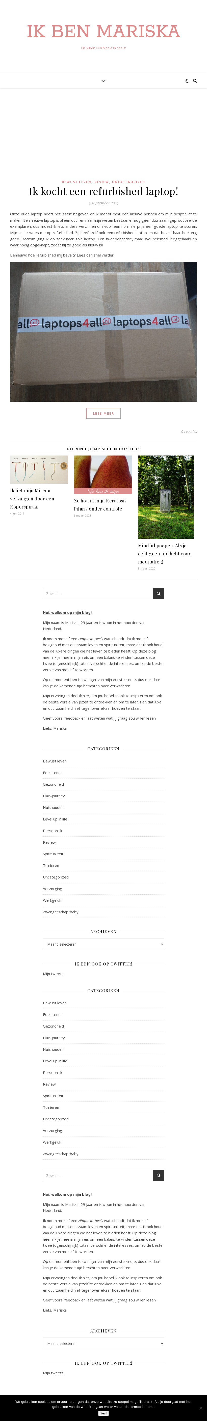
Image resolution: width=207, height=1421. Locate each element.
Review (101, 182)
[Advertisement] (103, 136)
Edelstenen (53, 772)
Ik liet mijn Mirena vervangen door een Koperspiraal (32, 499)
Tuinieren (51, 865)
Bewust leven (76, 182)
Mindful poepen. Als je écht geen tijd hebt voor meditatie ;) (164, 554)
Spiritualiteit (53, 853)
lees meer (103, 413)
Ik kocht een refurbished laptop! (103, 190)
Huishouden (53, 807)
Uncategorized (128, 182)
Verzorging (52, 888)
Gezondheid (53, 784)
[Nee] (200, 1408)
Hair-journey (54, 795)
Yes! (103, 1413)
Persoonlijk (52, 830)
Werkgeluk (52, 900)
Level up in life (55, 818)
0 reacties (189, 431)
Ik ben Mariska (103, 32)
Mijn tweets (53, 973)
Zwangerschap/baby (61, 911)
